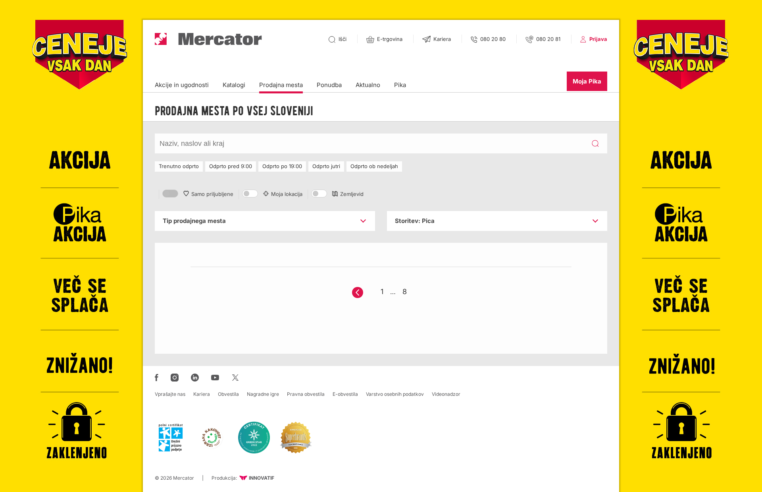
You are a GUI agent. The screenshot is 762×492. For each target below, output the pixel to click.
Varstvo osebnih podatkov (395, 394)
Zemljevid (352, 194)
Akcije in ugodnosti (182, 85)
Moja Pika (587, 81)
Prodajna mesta (281, 85)
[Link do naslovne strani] (208, 39)
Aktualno (368, 85)
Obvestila (228, 394)
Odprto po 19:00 (282, 166)
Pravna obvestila (306, 394)
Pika (400, 85)
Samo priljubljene (212, 194)
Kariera (201, 394)
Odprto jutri (326, 166)
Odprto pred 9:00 (230, 166)
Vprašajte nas (170, 394)
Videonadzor (446, 394)
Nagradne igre (263, 394)
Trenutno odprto (179, 166)
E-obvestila (345, 394)
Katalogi (234, 85)
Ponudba (329, 85)
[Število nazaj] (357, 292)
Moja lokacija (286, 194)
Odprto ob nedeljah (374, 166)
